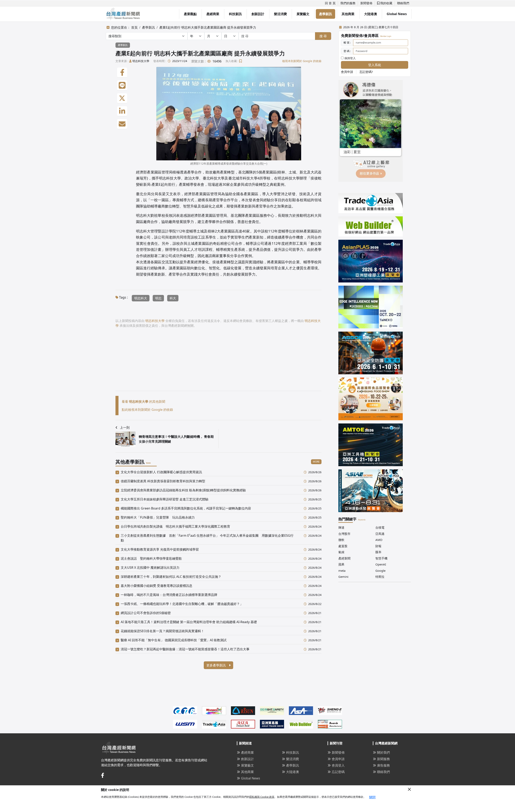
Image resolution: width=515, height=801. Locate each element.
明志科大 (140, 298)
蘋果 (341, 564)
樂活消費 (280, 14)
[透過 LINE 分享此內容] (122, 85)
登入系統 (374, 65)
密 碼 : (347, 51)
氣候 (341, 552)
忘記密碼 (338, 772)
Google (380, 571)
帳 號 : (347, 42)
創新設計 (257, 14)
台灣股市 (344, 534)
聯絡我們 (403, 3)
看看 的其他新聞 (143, 401)
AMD (378, 540)
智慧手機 (381, 558)
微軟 (341, 540)
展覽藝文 (303, 14)
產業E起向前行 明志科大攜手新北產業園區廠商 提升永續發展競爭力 (207, 27)
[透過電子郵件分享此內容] (122, 124)
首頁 (134, 27)
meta (341, 571)
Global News (397, 14)
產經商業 (212, 14)
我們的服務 (347, 3)
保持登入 (350, 58)
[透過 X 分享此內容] (122, 98)
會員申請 (347, 72)
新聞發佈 (366, 3)
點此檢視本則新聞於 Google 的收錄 (147, 409)
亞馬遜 (379, 534)
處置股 (342, 546)
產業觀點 (190, 14)
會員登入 (338, 765)
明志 (158, 298)
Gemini (343, 577)
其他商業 (348, 14)
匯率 (378, 552)
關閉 (372, 797)
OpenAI (380, 564)
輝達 (341, 527)
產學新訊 (325, 14)
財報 (378, 546)
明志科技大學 (140, 61)
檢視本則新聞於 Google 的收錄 (301, 61)
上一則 (125, 427)
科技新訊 (235, 14)
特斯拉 (379, 577)
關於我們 (383, 752)
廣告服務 (383, 765)
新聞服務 (383, 759)
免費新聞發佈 (352, 35)
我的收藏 (385, 3)
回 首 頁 (330, 3)
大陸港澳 (370, 14)
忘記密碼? (366, 72)
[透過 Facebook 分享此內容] (122, 72)
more (316, 461)
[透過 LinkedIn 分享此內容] (122, 111)
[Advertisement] (218, 362)
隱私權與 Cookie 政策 (261, 797)
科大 (173, 298)
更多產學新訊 (216, 665)
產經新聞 (344, 558)
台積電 (379, 527)
